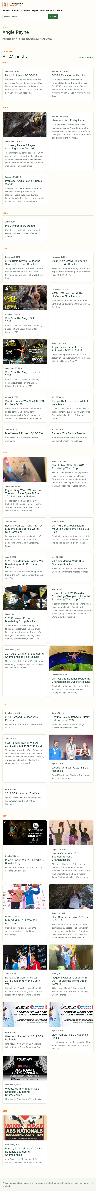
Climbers (25, 10)
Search (53, 17)
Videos (15, 10)
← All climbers (86, 57)
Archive (6, 10)
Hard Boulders (47, 10)
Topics (35, 10)
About (59, 10)
